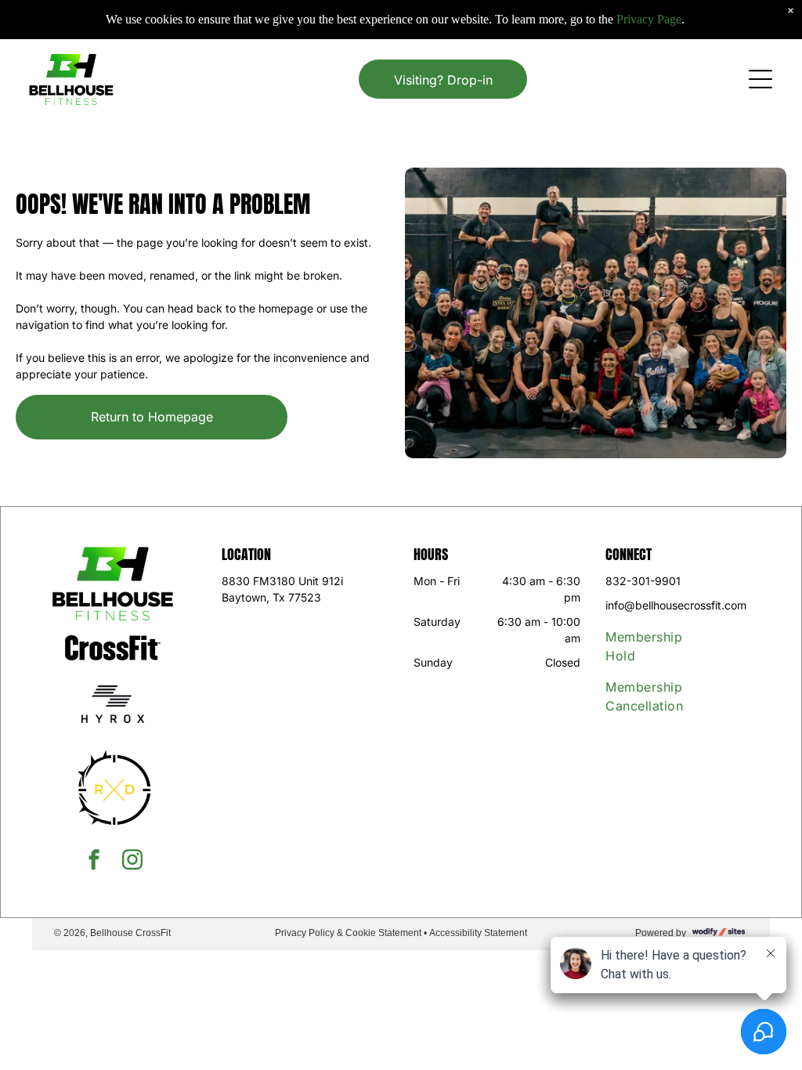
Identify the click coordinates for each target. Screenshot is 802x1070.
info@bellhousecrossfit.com (675, 605)
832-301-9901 (643, 580)
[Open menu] (760, 79)
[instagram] (132, 861)
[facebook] (94, 861)
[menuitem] (657, 646)
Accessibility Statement (478, 932)
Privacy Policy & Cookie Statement (348, 932)
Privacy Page (648, 19)
